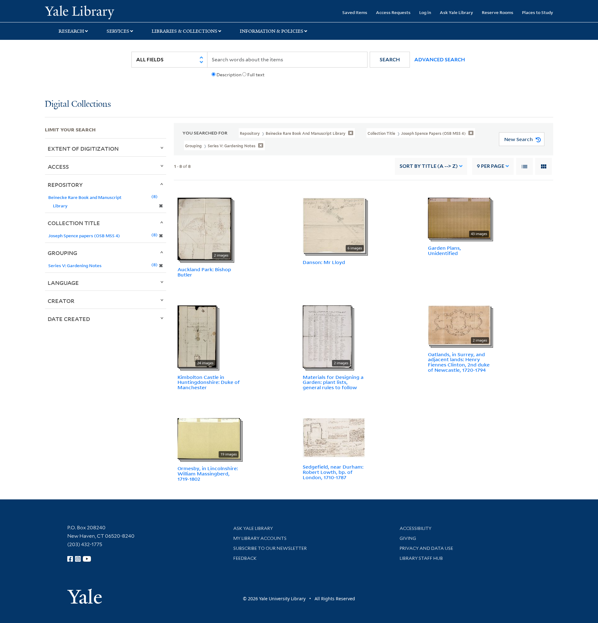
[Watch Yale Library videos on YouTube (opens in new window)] (87, 559)
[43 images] (459, 217)
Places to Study (537, 12)
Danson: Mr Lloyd (324, 262)
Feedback (245, 558)
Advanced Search (439, 60)
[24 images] (197, 336)
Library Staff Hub (421, 558)
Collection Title (74, 223)
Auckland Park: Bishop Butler (204, 272)
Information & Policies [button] (271, 31)
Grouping (62, 253)
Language (63, 282)
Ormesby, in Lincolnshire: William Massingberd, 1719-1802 (208, 473)
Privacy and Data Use (426, 548)
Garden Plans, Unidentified (444, 250)
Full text (255, 74)
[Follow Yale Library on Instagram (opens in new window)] (78, 559)
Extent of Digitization (83, 148)
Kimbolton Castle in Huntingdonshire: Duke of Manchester (209, 382)
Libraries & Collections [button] (184, 31)
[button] (390, 60)
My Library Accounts (260, 538)
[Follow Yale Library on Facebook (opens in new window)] (70, 559)
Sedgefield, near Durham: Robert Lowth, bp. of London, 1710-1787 (333, 472)
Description (228, 74)
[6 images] (334, 224)
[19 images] (209, 438)
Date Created (69, 319)
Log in (425, 12)
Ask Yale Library (456, 12)
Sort (429, 166)
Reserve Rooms (497, 12)
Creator (61, 300)
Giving (408, 538)
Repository (65, 184)
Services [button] (118, 31)
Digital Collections (78, 104)
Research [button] (71, 31)
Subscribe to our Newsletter (270, 548)
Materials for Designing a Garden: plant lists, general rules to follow (333, 382)
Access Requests (393, 12)
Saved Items (354, 12)
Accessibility (415, 528)
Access (58, 166)
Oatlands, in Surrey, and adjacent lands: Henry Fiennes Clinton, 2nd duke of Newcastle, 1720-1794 (459, 362)
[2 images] (204, 228)
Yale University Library (83, 12)
